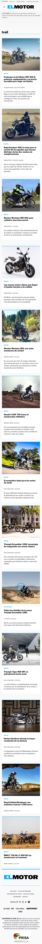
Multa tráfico (21, 1)
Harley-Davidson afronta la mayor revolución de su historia (19, 740)
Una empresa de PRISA (21, 936)
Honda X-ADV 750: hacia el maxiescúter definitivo (16, 415)
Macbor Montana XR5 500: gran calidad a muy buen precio (18, 219)
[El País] (6, 909)
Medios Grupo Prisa (21, 941)
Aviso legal (13, 891)
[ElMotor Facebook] (17, 902)
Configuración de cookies (14, 894)
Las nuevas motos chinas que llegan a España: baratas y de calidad (20, 286)
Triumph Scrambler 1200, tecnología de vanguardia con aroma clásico (21, 545)
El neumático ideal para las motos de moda (19, 482)
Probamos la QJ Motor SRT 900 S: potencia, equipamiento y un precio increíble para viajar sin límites (20, 79)
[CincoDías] (20, 909)
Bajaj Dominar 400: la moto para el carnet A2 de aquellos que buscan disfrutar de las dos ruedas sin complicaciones (20, 150)
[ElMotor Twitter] (20, 902)
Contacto (25, 896)
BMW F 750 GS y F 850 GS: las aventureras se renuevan (17, 856)
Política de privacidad (24, 891)
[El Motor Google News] (29, 902)
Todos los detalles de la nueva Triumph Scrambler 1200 (18, 611)
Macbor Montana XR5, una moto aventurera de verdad (18, 349)
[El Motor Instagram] (23, 902)
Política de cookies (28, 894)
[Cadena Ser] (20, 912)
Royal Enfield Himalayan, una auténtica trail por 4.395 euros (18, 803)
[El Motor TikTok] (25, 902)
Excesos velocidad (33, 1)
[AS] (12, 909)
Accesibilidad (17, 896)
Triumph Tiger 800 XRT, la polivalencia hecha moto (16, 673)
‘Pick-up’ (12, 1)
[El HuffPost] (32, 909)
